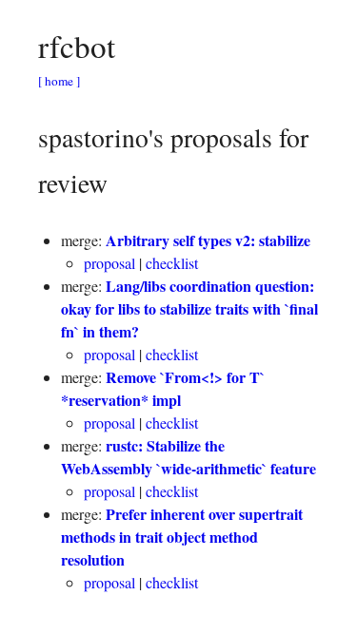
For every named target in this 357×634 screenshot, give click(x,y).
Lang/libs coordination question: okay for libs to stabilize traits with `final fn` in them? (189, 308)
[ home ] (59, 80)
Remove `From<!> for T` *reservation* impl (163, 388)
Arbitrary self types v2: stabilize (208, 240)
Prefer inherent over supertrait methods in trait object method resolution (182, 536)
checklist (172, 263)
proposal (111, 263)
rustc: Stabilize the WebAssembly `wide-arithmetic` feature (188, 456)
